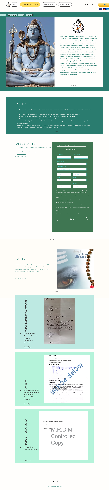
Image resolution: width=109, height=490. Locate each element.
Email (74, 183)
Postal (58, 177)
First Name (59, 154)
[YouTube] (88, 5)
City (58, 171)
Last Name (76, 154)
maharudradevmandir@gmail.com (30, 271)
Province (75, 171)
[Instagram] (92, 5)
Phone (58, 183)
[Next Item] (87, 378)
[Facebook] (90, 5)
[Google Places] (85, 5)
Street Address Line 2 (62, 166)
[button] (26, 315)
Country (74, 177)
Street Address (60, 161)
